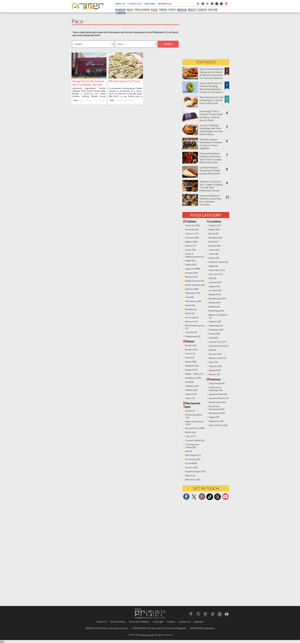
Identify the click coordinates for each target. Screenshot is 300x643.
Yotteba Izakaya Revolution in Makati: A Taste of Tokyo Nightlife (211, 144)
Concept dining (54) (194, 440)
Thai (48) (189, 297)
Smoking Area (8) (217, 413)
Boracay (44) (215, 245)
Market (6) (190, 475)
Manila (82, 100)
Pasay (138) (214, 333)
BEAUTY (192, 9)
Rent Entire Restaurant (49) (216, 407)
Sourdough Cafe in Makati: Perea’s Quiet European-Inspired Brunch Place (211, 116)
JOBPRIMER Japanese (202, 628)
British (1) (190, 313)
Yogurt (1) (190, 398)
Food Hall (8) (191, 463)
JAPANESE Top (164, 3)
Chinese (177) (192, 233)
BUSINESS (120, 9)
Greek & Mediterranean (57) (194, 255)
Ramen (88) (190, 361)
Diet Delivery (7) (193, 455)
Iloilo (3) (212, 278)
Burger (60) (190, 345)
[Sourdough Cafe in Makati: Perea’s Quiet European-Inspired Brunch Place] (190, 120)
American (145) (192, 225)
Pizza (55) (189, 357)
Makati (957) (215, 294)
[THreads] (221, 5)
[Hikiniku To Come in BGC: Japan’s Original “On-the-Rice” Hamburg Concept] (190, 190)
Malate (89, 100)
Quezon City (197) (217, 341)
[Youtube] (226, 4)
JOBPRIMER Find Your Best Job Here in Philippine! (159, 628)
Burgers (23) (191, 349)
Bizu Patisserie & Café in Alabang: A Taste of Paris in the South (211, 100)
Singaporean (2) (192, 336)
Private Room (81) (217, 402)
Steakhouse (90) (193, 377)
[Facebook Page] (202, 4)
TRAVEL (163, 9)
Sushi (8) (189, 382)
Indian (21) (190, 260)
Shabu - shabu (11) (194, 373)
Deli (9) (188, 451)
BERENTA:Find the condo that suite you (107, 628)
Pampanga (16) (216, 325)
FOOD (154, 9)
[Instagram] (212, 4)
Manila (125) (214, 302)
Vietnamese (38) (193, 301)
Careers (171, 621)
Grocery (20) (191, 467)
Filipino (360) (191, 241)
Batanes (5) (214, 374)
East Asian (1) (191, 317)
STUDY (172, 9)
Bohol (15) (213, 241)
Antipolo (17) (215, 225)
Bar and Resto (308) (194, 428)
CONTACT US (134, 3)
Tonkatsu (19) (192, 386)
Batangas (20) (215, 237)
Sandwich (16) (192, 365)
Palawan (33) (215, 321)
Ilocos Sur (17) (215, 274)
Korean (102, 100)
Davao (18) (214, 258)
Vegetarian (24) (216, 421)
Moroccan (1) (191, 321)
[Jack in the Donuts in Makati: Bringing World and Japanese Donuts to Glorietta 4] (190, 92)
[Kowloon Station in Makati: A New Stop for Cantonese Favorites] (190, 204)
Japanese (198, 621)
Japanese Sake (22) (218, 394)
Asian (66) (190, 305)
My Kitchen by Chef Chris (124, 81)
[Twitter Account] (207, 4)
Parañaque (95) (216, 329)
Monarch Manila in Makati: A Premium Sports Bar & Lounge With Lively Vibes (210, 158)
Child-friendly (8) (217, 383)
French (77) (190, 245)
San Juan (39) (215, 354)
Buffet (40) (190, 432)
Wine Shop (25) (192, 479)
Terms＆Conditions (139, 621)
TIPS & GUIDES (142, 9)
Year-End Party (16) (218, 425)
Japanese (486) (192, 268)
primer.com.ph (147, 634)
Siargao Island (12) (217, 358)
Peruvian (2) (191, 332)
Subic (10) (213, 362)
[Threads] (217, 499)
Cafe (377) (190, 436)
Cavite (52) (214, 249)
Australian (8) (191, 229)
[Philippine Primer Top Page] (87, 11)
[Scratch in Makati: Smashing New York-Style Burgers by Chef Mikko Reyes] (190, 134)
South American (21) (195, 285)
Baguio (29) (214, 229)
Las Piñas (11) (215, 290)
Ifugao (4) (213, 266)
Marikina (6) (214, 306)
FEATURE (213, 9)
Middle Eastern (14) (194, 280)
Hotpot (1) (190, 353)
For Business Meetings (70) (215, 388)
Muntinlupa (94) (216, 310)
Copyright (158, 621)
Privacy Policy (117, 621)
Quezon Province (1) (218, 345)
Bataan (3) (213, 233)
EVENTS (202, 9)
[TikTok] (216, 5)
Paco (95, 100)
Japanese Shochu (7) (219, 398)
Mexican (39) (191, 276)
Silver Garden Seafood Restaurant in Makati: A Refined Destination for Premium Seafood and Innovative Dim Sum (211, 76)
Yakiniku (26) (191, 390)
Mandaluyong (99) (217, 298)
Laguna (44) (214, 286)
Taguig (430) (215, 370)
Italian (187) (191, 264)
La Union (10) (215, 282)
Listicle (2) (190, 410)
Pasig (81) (213, 337)
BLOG (130, 9)
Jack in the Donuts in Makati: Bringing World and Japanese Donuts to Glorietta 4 (211, 87)
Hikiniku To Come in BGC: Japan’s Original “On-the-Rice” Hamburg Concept (211, 186)
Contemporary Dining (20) (192, 446)
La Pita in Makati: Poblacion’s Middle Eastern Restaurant (210, 170)
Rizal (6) (212, 350)
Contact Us (184, 621)
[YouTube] (226, 613)
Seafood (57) (191, 369)
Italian (130, 100)
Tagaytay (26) (215, 366)
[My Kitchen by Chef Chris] (125, 77)
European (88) (192, 237)
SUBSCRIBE (149, 3)
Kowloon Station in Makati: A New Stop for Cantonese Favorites (210, 200)
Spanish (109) (191, 289)
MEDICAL (182, 9)
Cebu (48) (213, 253)
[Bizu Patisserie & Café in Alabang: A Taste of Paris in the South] (190, 106)
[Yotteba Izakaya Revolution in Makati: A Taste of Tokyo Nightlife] (190, 148)
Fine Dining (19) (192, 459)
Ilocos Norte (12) (217, 270)
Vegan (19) (214, 417)
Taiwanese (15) (192, 293)
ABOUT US (120, 3)
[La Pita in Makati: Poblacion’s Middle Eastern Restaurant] (190, 176)
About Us (102, 621)
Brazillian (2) (191, 309)
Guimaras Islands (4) (218, 262)
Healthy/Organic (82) (195, 471)
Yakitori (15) (191, 394)
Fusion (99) (190, 249)
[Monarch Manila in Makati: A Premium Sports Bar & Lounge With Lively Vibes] (190, 162)
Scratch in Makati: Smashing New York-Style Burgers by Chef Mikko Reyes (211, 130)
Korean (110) (191, 272)
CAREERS (121, 12)
